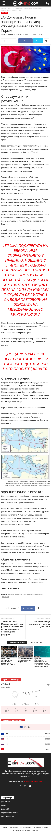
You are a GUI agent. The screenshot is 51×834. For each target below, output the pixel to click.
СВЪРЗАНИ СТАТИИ (17, 642)
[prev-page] (24, 670)
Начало (3, 8)
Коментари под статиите (21, 830)
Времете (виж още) (11, 680)
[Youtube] (30, 786)
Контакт (35, 830)
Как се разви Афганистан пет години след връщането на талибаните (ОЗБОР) (8, 661)
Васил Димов (8, 34)
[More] (46, 40)
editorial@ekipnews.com (33, 781)
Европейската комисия (9, 813)
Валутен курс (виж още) (13, 720)
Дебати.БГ (5, 809)
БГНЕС (4, 805)
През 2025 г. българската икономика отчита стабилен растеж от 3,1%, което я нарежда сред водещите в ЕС (42, 662)
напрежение (23, 594)
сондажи (32, 594)
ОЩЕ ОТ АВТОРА (35, 642)
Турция (39, 594)
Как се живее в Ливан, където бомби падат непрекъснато (25, 660)
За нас (5, 827)
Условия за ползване (41, 827)
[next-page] (27, 670)
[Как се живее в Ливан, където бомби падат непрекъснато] (25, 652)
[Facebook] (20, 786)
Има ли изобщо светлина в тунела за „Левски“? (39, 624)
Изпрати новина (25, 827)
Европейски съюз (7, 816)
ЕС (16, 594)
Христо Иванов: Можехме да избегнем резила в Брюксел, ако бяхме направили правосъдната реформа (12, 628)
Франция (5, 597)
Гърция (11, 594)
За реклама (14, 827)
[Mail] (25, 786)
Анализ (10, 8)
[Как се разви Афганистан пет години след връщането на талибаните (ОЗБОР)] (9, 652)
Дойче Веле (5, 802)
